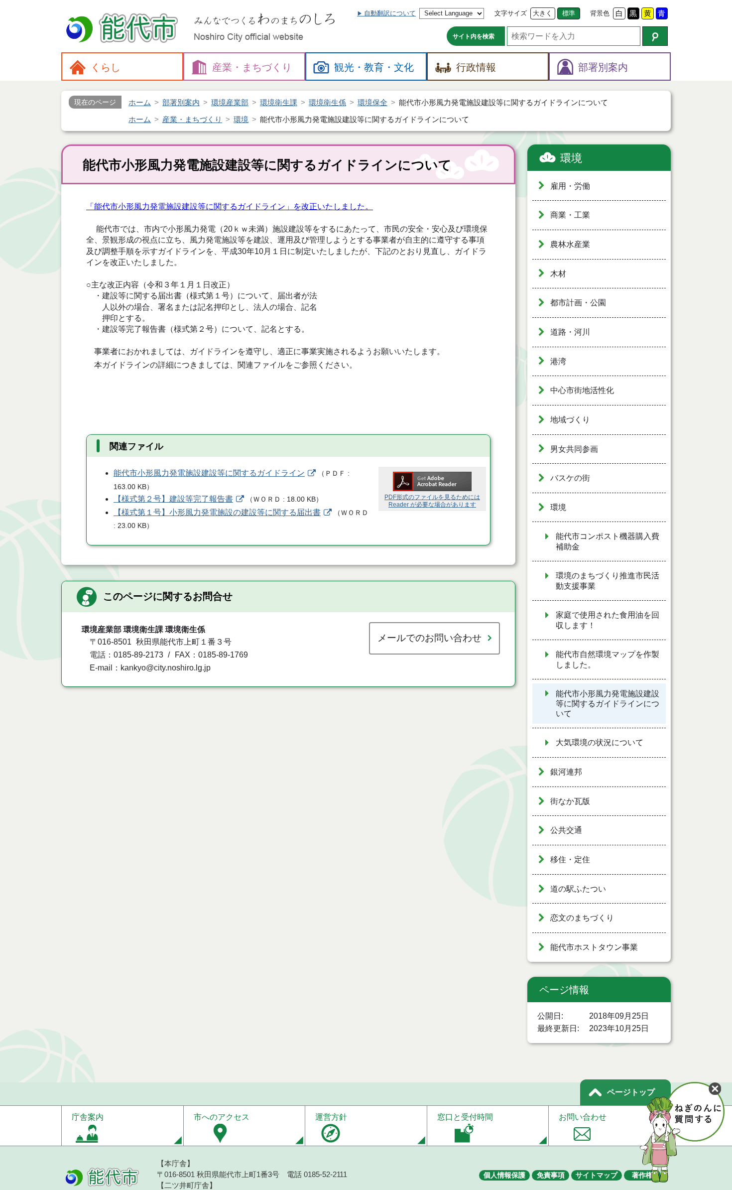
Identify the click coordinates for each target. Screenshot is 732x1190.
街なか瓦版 (570, 801)
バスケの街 (570, 478)
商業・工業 (570, 215)
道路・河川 (570, 332)
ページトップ (631, 1092)
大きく (542, 13)
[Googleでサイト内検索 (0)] (655, 36)
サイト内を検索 (473, 36)
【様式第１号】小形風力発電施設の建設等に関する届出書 (217, 512)
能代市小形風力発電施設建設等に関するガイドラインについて (607, 703)
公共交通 (566, 830)
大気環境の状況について (599, 742)
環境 (571, 158)
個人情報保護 (504, 1175)
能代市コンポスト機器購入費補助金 (607, 541)
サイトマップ (596, 1175)
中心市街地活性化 (582, 390)
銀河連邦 (566, 772)
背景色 (600, 13)
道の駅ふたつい (578, 889)
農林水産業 (570, 244)
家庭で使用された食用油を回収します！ (607, 620)
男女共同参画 (574, 449)
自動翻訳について (390, 13)
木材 (558, 273)
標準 (568, 13)
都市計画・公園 (578, 302)
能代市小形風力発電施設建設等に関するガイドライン (209, 473)
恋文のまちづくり (582, 918)
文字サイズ (510, 13)
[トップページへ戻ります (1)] (123, 29)
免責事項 (551, 1175)
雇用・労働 (570, 186)
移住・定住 (570, 859)
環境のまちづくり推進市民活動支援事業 (607, 580)
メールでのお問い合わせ (429, 638)
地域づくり (570, 419)
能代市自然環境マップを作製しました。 (607, 659)
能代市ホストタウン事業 (594, 947)
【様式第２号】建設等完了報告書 (173, 499)
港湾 (558, 361)
